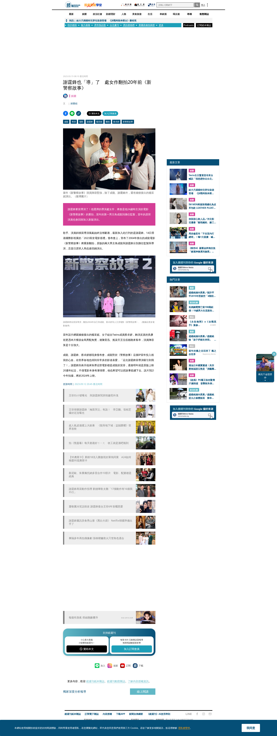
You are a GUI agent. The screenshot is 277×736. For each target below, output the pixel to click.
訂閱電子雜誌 (92, 714)
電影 (81, 121)
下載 (141, 665)
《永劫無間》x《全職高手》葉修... (202, 323)
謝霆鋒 (90, 121)
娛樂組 (74, 103)
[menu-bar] (207, 5)
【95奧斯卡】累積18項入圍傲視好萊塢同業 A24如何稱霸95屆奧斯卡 (100, 458)
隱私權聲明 (184, 728)
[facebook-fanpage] (197, 713)
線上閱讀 (142, 691)
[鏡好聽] (126, 5)
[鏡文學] (139, 5)
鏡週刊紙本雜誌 (95, 681)
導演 (74, 121)
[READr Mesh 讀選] (151, 4)
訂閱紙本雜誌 (204, 25)
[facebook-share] (65, 113)
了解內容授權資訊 (138, 681)
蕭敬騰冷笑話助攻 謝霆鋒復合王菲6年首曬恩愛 (96, 506)
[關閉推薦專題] (274, 354)
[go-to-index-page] (72, 5)
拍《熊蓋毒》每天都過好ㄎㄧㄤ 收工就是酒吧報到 (99, 443)
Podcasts (189, 25)
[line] (188, 713)
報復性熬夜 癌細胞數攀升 (83, 617)
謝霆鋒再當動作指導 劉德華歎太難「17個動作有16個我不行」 (100, 490)
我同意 (251, 728)
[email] (210, 713)
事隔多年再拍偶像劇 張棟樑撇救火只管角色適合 (96, 538)
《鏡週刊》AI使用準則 (158, 714)
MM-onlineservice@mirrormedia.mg (111, 719)
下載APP (120, 714)
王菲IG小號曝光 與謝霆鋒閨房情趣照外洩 (93, 395)
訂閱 (128, 665)
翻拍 (108, 121)
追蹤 (115, 665)
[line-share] (72, 113)
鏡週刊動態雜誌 (116, 681)
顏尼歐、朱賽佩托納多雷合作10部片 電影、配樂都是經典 (100, 474)
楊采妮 (99, 121)
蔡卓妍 (116, 121)
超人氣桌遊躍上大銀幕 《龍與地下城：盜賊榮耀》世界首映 (100, 427)
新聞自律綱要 (136, 714)
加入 (103, 665)
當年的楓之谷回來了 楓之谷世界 (202, 352)
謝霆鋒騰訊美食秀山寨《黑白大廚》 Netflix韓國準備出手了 (100, 522)
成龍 (66, 121)
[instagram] (203, 713)
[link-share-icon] (78, 113)
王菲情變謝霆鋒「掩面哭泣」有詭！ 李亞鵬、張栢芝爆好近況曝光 (100, 411)
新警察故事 (128, 121)
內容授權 (107, 714)
